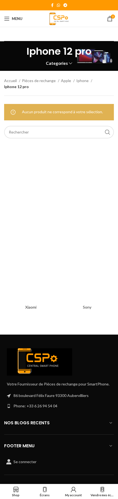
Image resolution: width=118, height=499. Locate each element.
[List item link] (59, 406)
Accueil (11, 80)
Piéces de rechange (39, 80)
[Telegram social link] (65, 5)
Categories (57, 63)
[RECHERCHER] (107, 132)
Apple (66, 80)
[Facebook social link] (52, 5)
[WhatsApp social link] (58, 5)
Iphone (82, 80)
